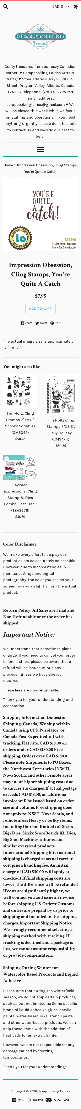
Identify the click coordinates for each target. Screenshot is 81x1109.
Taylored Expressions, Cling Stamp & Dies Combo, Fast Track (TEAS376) (20, 498)
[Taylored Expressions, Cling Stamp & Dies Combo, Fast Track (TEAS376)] (20, 467)
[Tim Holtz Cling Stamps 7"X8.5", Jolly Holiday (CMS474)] (61, 394)
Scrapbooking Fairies (54, 1091)
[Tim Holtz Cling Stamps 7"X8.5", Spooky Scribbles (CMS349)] (20, 391)
